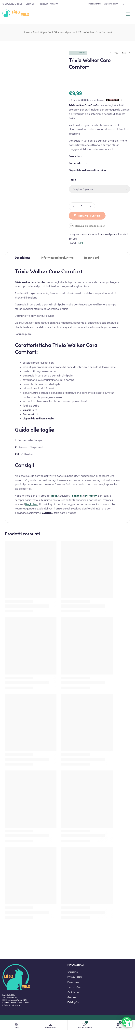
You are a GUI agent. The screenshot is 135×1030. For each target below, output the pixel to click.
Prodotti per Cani (43, 32)
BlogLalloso (31, 504)
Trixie (54, 496)
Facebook (76, 496)
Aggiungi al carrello (89, 215)
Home (26, 32)
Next (124, 53)
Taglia (72, 179)
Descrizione (22, 258)
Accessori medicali (89, 234)
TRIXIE (80, 243)
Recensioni (91, 258)
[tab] (22, 257)
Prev (114, 53)
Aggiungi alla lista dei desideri (90, 225)
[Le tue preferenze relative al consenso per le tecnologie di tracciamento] (129, 1024)
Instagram (91, 496)
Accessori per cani (66, 32)
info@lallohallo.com (11, 1005)
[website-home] (15, 14)
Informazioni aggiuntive (57, 258)
